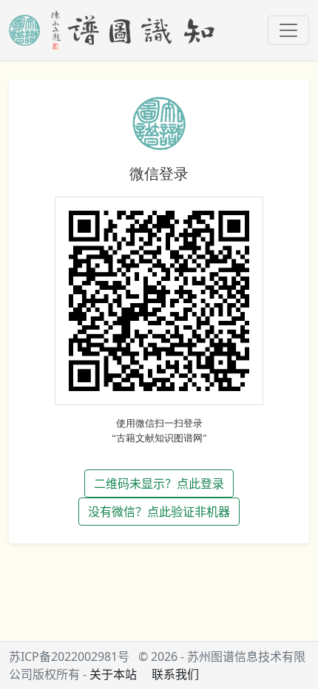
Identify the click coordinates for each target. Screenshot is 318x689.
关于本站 (113, 674)
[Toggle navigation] (288, 30)
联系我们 (175, 674)
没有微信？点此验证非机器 (159, 511)
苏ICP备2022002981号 (69, 656)
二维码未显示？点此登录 (159, 483)
